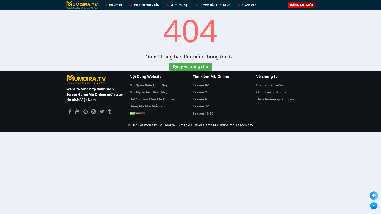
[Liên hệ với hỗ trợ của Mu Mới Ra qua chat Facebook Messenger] (374, 206)
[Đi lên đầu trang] (374, 195)
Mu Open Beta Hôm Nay (149, 85)
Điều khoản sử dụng (272, 85)
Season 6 (200, 99)
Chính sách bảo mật (272, 92)
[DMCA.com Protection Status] (159, 113)
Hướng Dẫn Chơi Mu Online (152, 99)
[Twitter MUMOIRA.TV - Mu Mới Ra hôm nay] (102, 111)
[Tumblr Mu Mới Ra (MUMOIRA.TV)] (109, 111)
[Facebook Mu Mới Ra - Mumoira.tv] (69, 111)
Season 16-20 (203, 113)
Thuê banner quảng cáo (275, 99)
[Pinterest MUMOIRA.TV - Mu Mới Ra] (85, 111)
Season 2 (200, 92)
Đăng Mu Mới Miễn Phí (148, 106)
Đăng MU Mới (301, 5)
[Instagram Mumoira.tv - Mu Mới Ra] (93, 111)
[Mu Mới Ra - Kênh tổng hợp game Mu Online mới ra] (77, 111)
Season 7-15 (202, 106)
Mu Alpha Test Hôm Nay (148, 92)
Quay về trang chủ (190, 66)
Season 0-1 (201, 85)
